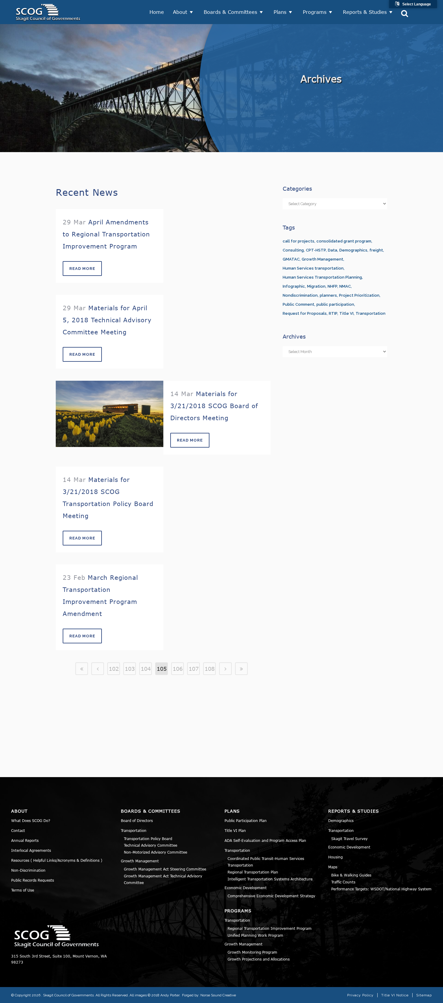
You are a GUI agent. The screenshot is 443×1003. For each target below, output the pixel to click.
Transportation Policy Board (148, 838)
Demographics (353, 250)
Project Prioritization (359, 295)
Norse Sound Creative (218, 995)
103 (130, 668)
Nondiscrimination (300, 295)
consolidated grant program (343, 241)
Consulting (293, 250)
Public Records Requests (32, 880)
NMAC (345, 286)
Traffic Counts (343, 882)
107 (194, 668)
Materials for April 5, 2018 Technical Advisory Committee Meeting (107, 320)
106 (178, 668)
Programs (314, 12)
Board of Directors (137, 820)
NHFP (332, 286)
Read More (82, 268)
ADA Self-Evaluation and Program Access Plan (265, 840)
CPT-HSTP (316, 250)
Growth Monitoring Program (252, 952)
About (180, 12)
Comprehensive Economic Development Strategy (271, 896)
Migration (316, 286)
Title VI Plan (235, 830)
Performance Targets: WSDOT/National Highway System (381, 889)
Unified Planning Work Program (255, 935)
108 (210, 668)
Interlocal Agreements (31, 850)
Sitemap (424, 995)
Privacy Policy (360, 995)
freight (376, 250)
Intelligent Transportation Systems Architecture (270, 879)
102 (114, 668)
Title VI (346, 313)
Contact (18, 830)
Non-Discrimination (28, 870)
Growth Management (322, 259)
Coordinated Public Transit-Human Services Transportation (266, 861)
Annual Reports (25, 840)
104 (146, 668)
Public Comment (298, 304)
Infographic (294, 286)
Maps (332, 867)
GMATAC (291, 259)
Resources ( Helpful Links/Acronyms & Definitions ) (56, 860)
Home (156, 12)
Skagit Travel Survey (349, 838)
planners (328, 295)
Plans (280, 12)
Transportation (370, 313)
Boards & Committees (230, 12)
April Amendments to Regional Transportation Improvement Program (106, 234)
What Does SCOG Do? (30, 820)
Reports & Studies (365, 12)
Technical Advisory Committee (150, 845)
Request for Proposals (305, 313)
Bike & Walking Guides (351, 875)
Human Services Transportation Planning (322, 277)
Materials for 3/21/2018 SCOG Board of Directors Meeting (214, 405)
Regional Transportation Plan (253, 872)
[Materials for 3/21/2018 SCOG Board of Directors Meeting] (109, 414)
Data (332, 250)
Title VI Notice (395, 995)
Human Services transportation (313, 268)
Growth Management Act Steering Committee (165, 869)
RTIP (333, 313)
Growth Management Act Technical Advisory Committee (163, 879)
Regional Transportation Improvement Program (270, 928)
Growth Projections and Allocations (259, 959)
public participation (335, 304)
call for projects (298, 241)
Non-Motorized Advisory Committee (155, 852)
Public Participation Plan (246, 820)
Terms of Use (22, 890)
